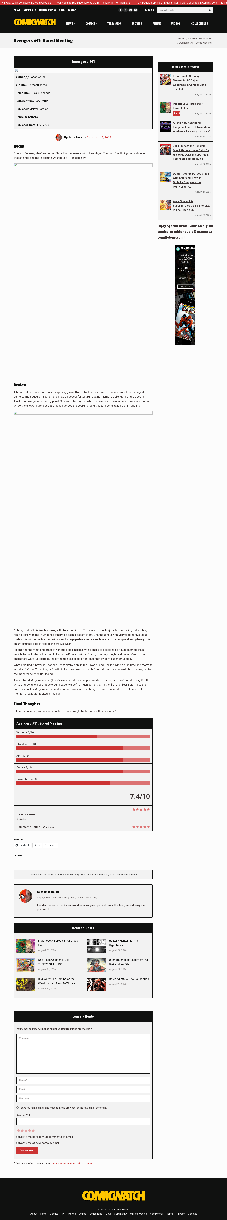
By (84, 874)
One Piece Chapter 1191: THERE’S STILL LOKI (53, 962)
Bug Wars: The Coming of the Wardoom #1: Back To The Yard (57, 981)
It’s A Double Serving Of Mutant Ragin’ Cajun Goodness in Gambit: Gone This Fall (153, 2)
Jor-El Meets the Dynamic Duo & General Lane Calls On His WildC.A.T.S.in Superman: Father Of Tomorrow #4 (191, 152)
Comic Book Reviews (54, 874)
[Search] (210, 10)
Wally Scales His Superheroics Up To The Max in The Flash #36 (65, 2)
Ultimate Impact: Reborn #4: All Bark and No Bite (128, 962)
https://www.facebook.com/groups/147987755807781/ (67, 897)
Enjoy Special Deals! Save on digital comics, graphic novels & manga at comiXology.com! (185, 232)
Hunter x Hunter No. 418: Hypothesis (124, 943)
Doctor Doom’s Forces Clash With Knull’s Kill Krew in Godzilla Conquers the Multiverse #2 (191, 180)
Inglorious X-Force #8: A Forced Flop (58, 943)
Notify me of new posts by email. (39, 1143)
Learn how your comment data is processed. (73, 1163)
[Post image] (25, 946)
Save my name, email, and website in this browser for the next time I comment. (64, 1107)
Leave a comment (127, 874)
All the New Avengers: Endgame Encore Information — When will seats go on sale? (192, 127)
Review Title (23, 1115)
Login (151, 10)
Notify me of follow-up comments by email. (46, 1136)
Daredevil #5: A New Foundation (129, 979)
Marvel (70, 874)
